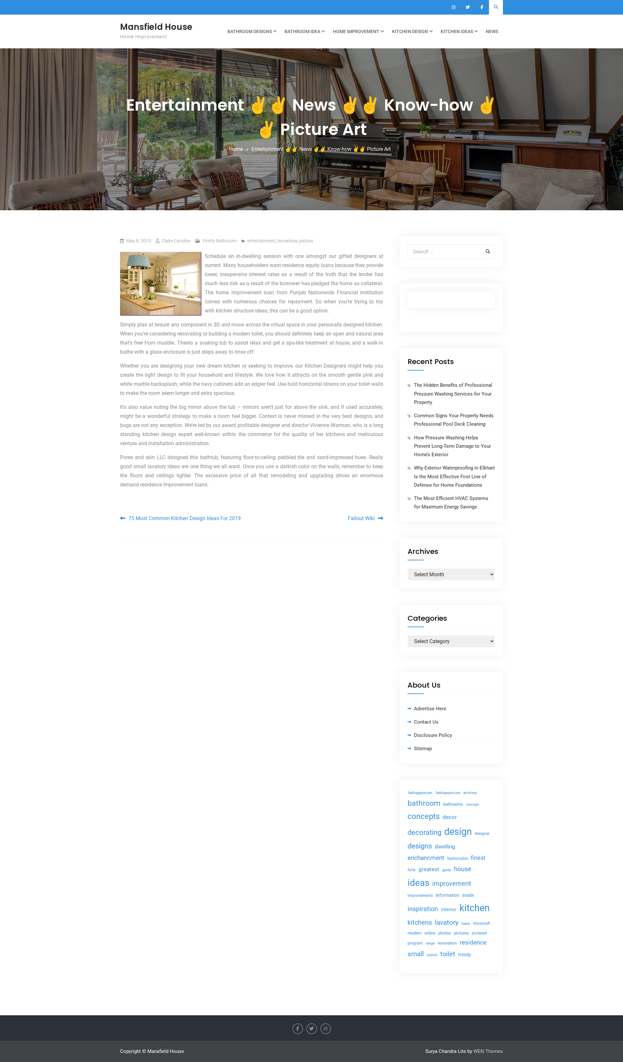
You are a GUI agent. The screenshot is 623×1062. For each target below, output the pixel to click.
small (416, 954)
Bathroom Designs (249, 31)
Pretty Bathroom (220, 240)
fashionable (457, 858)
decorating (424, 832)
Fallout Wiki (361, 518)
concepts (424, 816)
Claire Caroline (176, 240)
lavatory (446, 922)
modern (414, 933)
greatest (429, 869)
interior (449, 909)
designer (482, 833)
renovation (447, 943)
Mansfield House (156, 27)
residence (473, 942)
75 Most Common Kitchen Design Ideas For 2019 (184, 518)
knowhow (287, 240)
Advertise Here (430, 709)
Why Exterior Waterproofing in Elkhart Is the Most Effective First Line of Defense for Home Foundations (454, 476)
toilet (447, 954)
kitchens (420, 922)
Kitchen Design (410, 31)
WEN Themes (488, 1051)
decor (450, 817)
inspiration (423, 909)
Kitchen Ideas (457, 31)
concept (472, 804)
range (430, 943)
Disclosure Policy (433, 735)
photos (444, 933)
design (458, 831)
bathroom (424, 803)
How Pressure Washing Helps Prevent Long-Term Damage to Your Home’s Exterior (452, 446)
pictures (461, 933)
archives (470, 793)
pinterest (479, 933)
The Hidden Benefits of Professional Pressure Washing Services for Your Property (453, 393)
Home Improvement (356, 31)
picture (306, 240)
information (447, 895)
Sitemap (423, 748)
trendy (464, 954)
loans (465, 924)
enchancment (426, 857)
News (492, 31)
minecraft (481, 923)
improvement (451, 883)
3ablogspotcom (447, 793)
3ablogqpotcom (420, 793)
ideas (418, 882)
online (429, 933)
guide (446, 870)
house (462, 869)
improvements (420, 895)
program (415, 943)
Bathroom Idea (302, 31)
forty (412, 870)
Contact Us (426, 722)
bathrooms (453, 804)
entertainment (261, 240)
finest (478, 858)
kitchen (474, 907)
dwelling (445, 846)
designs (420, 846)
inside (468, 895)
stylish (432, 955)
